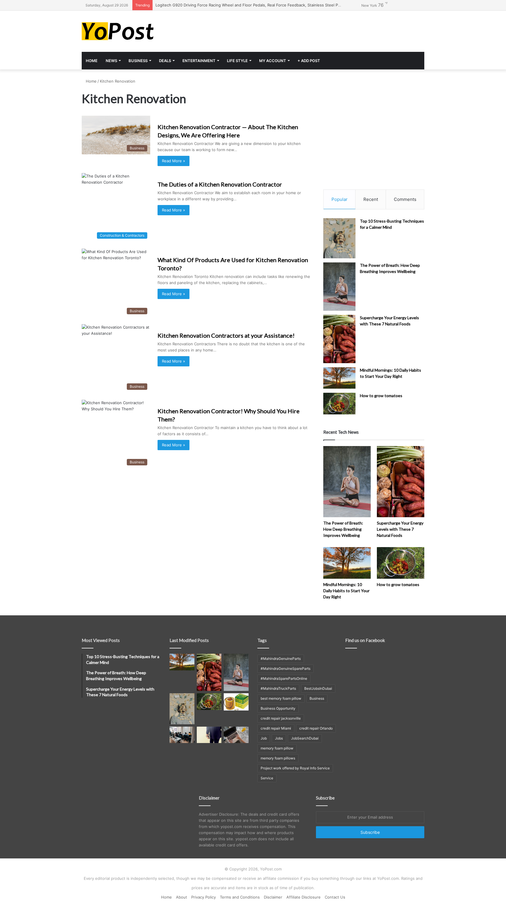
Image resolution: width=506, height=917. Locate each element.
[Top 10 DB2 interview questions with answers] (182, 735)
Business (138, 60)
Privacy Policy (203, 897)
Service (267, 778)
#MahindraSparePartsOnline (284, 678)
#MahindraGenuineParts (281, 658)
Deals (165, 60)
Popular (339, 199)
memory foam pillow (277, 748)
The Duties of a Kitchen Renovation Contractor (220, 184)
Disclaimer (273, 897)
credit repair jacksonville (281, 718)
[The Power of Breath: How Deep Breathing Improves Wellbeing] (339, 286)
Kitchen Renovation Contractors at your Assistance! (226, 335)
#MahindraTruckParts (278, 688)
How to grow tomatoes (381, 395)
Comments (405, 199)
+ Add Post (309, 60)
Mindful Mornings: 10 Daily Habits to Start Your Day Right (346, 590)
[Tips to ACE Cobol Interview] (236, 735)
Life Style (237, 60)
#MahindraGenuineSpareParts (285, 668)
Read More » (173, 160)
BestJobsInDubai (318, 688)
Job (264, 738)
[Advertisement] (311, 29)
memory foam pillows (278, 758)
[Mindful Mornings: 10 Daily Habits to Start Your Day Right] (339, 378)
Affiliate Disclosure (303, 897)
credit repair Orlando (316, 728)
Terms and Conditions (240, 897)
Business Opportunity (278, 708)
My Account (272, 60)
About (181, 897)
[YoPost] (136, 31)
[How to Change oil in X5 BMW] (236, 701)
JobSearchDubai (305, 738)
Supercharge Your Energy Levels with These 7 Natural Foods (400, 529)
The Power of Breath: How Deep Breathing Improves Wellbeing (343, 529)
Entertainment (199, 60)
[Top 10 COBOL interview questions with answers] (209, 735)
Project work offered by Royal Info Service (295, 768)
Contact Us (335, 897)
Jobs (279, 738)
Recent (370, 199)
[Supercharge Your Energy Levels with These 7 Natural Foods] (339, 339)
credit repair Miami (276, 728)
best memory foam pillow (281, 698)
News (111, 60)
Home (92, 60)
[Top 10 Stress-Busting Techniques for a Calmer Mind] (339, 238)
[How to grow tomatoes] (339, 403)
